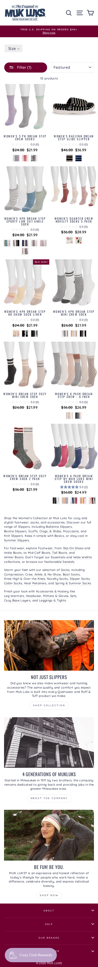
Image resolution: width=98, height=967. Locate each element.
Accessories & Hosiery (52, 591)
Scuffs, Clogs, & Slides (44, 531)
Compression (14, 574)
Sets (73, 596)
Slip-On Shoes (73, 548)
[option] (49, 31)
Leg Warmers (14, 596)
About (49, 910)
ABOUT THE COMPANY (49, 798)
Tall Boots (59, 552)
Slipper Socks (80, 578)
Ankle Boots (13, 552)
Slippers (24, 526)
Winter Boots (14, 557)
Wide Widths (82, 557)
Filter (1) (23, 67)
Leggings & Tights (52, 600)
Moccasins (71, 531)
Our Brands (49, 937)
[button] (13, 48)
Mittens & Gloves (55, 596)
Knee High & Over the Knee (24, 578)
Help (49, 924)
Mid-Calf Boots (39, 552)
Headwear (33, 596)
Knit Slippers (13, 536)
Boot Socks (71, 574)
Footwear (45, 548)
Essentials (58, 557)
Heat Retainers (35, 583)
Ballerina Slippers (59, 526)
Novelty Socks (57, 578)
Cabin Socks (13, 583)
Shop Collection (49, 705)
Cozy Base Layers (17, 600)
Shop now (49, 895)
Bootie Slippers (15, 531)
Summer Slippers (16, 540)
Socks (65, 570)
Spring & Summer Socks (73, 583)
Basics (59, 536)
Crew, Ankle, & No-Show (43, 574)
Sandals (68, 562)
